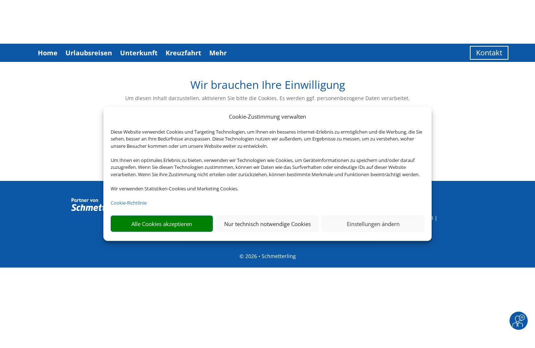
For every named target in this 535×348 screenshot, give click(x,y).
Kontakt (489, 53)
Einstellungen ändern (373, 224)
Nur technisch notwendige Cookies (267, 224)
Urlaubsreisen (89, 52)
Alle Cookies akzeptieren (161, 224)
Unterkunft (139, 52)
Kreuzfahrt (183, 52)
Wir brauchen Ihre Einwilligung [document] (267, 85)
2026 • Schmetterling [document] (270, 256)
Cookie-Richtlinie (129, 202)
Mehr (218, 52)
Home (48, 52)
